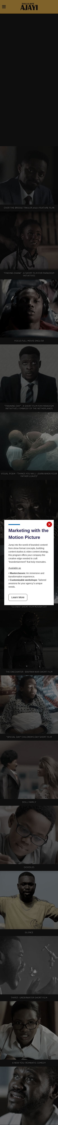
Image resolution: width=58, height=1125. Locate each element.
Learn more (17, 597)
